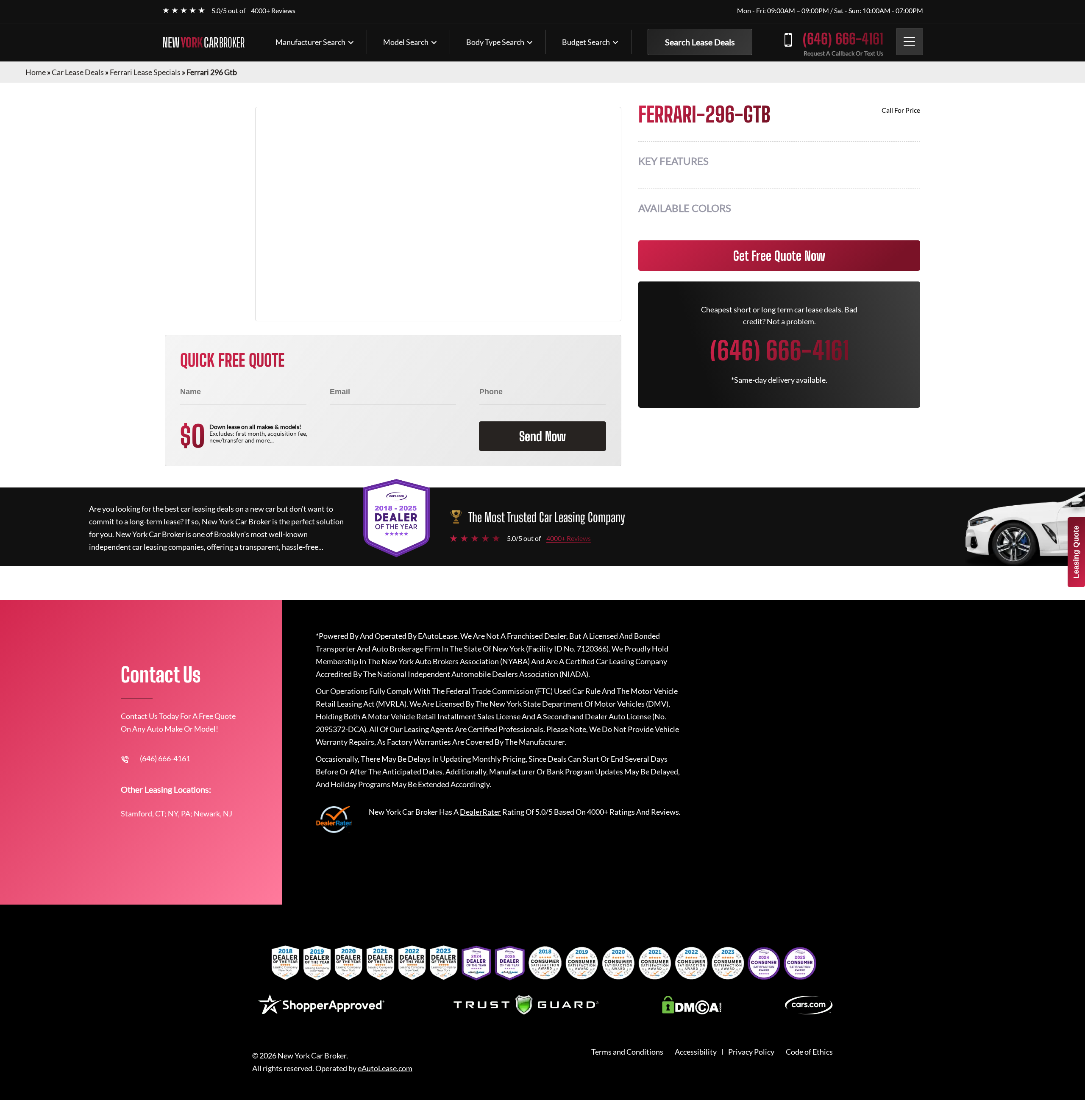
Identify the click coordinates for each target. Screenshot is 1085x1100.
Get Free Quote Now (779, 255)
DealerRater (480, 811)
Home (35, 72)
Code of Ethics (809, 1052)
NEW (203, 42)
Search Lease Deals (700, 42)
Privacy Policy (751, 1052)
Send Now (542, 436)
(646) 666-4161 (843, 38)
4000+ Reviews (273, 10)
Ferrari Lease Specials (145, 72)
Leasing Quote (1076, 552)
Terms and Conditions (627, 1052)
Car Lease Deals (78, 72)
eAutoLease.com (385, 1068)
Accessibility (696, 1052)
